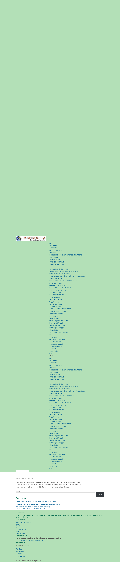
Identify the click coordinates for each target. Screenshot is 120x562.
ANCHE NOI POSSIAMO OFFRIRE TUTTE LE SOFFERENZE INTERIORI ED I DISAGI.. (38, 505)
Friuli (50, 267)
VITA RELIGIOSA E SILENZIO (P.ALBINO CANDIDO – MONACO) (33, 507)
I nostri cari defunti (55, 304)
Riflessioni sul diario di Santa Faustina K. (63, 281)
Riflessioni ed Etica (55, 278)
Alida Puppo (53, 246)
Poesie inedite (54, 351)
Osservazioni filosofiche (57, 323)
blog (50, 353)
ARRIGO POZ (53, 248)
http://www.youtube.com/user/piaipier (29, 540)
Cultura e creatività (55, 342)
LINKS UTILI (53, 349)
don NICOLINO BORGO (56, 295)
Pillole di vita (53, 330)
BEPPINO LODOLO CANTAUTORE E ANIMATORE (65, 255)
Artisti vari (52, 253)
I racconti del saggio (56, 306)
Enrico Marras (53, 257)
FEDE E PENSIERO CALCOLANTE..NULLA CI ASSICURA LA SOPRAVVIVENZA (36, 501)
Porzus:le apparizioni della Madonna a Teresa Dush (67, 276)
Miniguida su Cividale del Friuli (59, 274)
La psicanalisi (53, 316)
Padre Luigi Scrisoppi (56, 328)
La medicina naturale (56, 344)
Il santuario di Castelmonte (58, 269)
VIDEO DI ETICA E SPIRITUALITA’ (60, 288)
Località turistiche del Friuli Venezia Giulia (63, 271)
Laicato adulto (54, 318)
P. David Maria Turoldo (57, 325)
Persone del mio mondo (57, 264)
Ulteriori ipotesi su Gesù (57, 285)
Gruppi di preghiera (56, 302)
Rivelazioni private (55, 283)
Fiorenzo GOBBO (54, 260)
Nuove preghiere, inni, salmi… (59, 321)
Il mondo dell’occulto (56, 314)
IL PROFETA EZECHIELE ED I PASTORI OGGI (28, 503)
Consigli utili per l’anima (57, 290)
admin (18, 478)
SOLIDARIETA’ (53, 337)
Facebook (19, 549)
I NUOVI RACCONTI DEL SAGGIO (60, 309)
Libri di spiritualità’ (55, 346)
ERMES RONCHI (31, 478)
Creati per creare (55, 292)
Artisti (51, 243)
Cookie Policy (20, 534)
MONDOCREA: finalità (23, 522)
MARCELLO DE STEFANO (57, 262)
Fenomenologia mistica (57, 299)
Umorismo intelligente (57, 339)
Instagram (20, 551)
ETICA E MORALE (54, 297)
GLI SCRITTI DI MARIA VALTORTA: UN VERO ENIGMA (30, 508)
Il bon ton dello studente (57, 311)
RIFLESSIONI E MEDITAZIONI (58, 332)
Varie (50, 335)
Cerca (18, 491)
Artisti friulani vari (55, 250)
